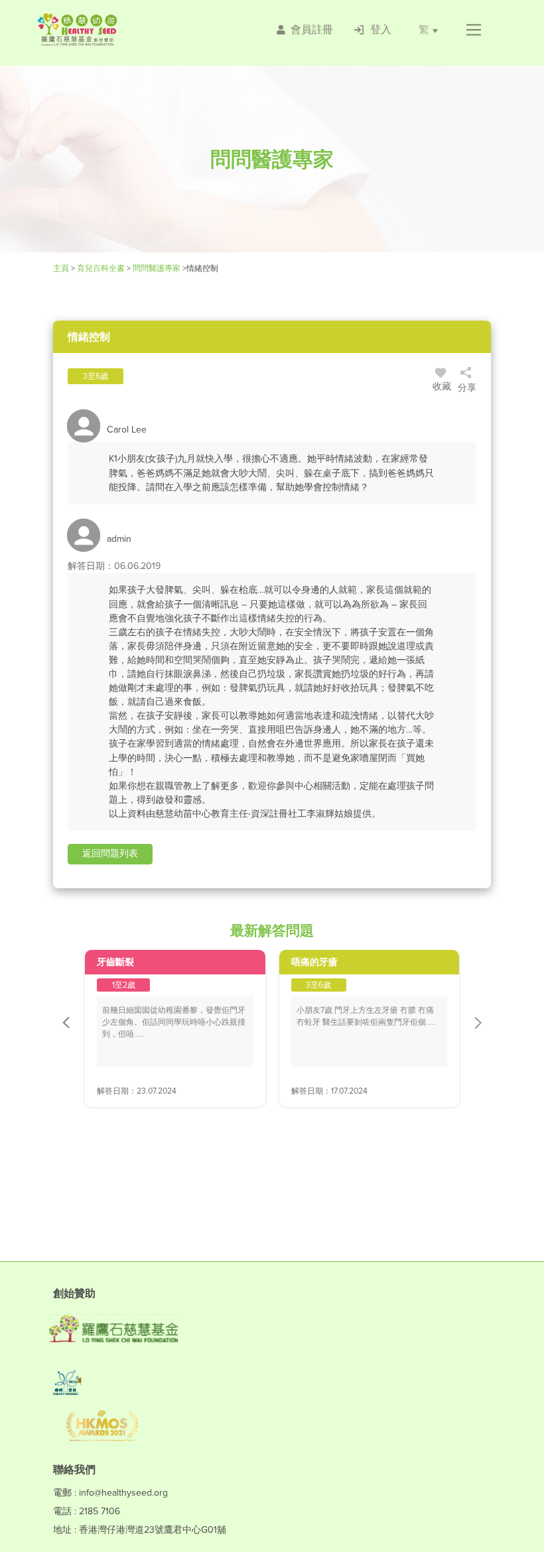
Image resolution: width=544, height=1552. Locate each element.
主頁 (62, 268)
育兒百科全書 (101, 268)
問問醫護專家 (156, 268)
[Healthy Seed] (115, 29)
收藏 (442, 386)
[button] (473, 29)
